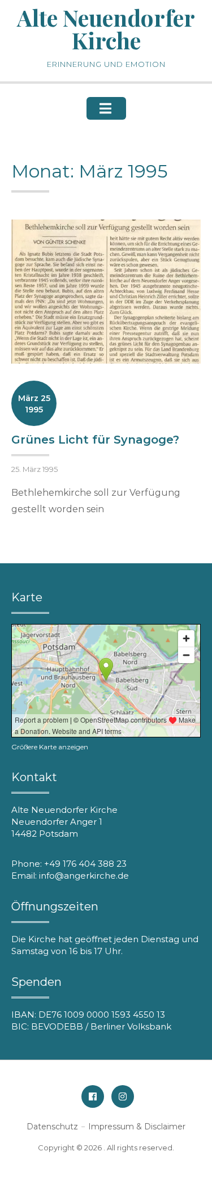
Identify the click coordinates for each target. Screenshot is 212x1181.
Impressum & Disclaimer (136, 1126)
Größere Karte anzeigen (49, 747)
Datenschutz (52, 1126)
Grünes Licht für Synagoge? (95, 439)
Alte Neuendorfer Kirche (106, 28)
